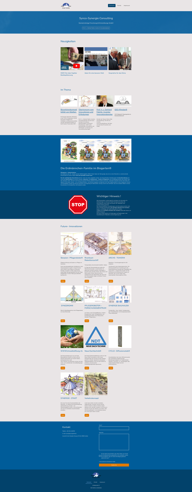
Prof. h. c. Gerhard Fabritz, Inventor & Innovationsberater (96, 28)
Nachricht (101, 432)
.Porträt (119, 5)
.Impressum (127, 5)
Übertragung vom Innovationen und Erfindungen (86, 112)
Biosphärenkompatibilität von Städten (69, 110)
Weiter (63, 281)
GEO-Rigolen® (121, 109)
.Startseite (112, 5)
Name (100, 425)
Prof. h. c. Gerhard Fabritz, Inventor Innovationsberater (105, 112)
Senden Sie (114, 465)
